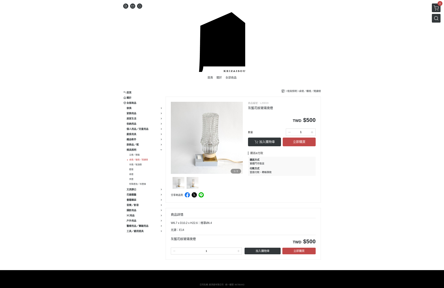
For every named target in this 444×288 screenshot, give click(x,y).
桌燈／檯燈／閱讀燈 (138, 160)
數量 (250, 132)
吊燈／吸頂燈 (135, 164)
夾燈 (131, 179)
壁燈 (131, 169)
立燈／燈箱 (134, 155)
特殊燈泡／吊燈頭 (137, 184)
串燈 (131, 174)
